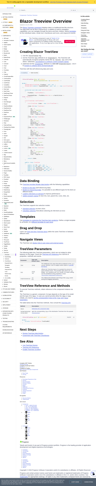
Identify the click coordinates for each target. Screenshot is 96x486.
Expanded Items (8, 263)
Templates (7, 267)
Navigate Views (31, 239)
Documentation (26, 381)
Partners (25, 389)
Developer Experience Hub (29, 379)
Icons (6, 271)
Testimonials (26, 399)
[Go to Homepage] (14, 7)
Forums (24, 384)
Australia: (32, 410)
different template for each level (42, 222)
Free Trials (25, 373)
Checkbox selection (29, 211)
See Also (26, 341)
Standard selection (29, 209)
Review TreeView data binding (33, 333)
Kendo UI (22, 367)
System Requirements (7, 325)
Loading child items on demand (33, 194)
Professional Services (28, 388)
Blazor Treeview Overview (46, 21)
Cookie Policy (29, 482)
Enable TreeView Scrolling (32, 349)
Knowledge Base (8, 330)
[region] (48, 482)
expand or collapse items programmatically (38, 66)
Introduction (7, 14)
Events (6, 275)
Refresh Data (8, 273)
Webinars (25, 387)
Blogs (24, 385)
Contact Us (25, 404)
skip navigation (10, 7)
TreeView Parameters (36, 249)
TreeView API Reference (50, 254)
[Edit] (73, 77)
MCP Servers (23, 369)
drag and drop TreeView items (37, 232)
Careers (25, 456)
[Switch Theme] (93, 10)
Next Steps (28, 329)
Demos (24, 380)
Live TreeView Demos (30, 345)
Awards (24, 452)
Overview (7, 254)
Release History (27, 383)
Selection (27, 202)
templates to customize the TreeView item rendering (40, 220)
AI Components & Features (8, 26)
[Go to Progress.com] (24, 442)
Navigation (7, 265)
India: (31, 408)
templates (72, 31)
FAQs (24, 393)
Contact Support (87, 54)
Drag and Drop (8, 269)
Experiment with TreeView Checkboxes (36, 335)
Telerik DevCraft (24, 364)
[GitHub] (26, 422)
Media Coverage (27, 454)
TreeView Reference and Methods (45, 285)
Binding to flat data (29, 188)
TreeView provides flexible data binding (36, 184)
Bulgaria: (31, 409)
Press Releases (27, 453)
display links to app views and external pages (48, 243)
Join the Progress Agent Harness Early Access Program (69, 2)
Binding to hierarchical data (32, 190)
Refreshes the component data (40, 308)
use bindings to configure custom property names (52, 62)
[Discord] (26, 423)
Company (25, 449)
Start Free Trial (69, 41)
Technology (25, 451)
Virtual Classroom (27, 390)
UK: (31, 406)
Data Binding (29, 181)
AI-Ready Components (32, 369)
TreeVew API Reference (31, 347)
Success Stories (27, 398)
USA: (31, 405)
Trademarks (24, 477)
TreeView (29, 15)
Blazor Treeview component (32, 27)
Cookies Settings (88, 482)
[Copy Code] (70, 77)
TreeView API (66, 303)
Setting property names (30, 196)
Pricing (24, 374)
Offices (24, 457)
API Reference (7, 333)
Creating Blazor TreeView (39, 52)
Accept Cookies (75, 482)
